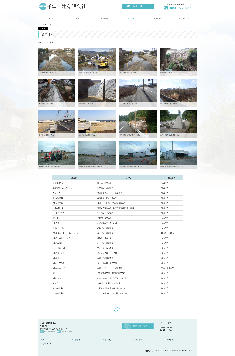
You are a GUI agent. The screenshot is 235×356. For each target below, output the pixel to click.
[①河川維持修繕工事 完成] (138, 62)
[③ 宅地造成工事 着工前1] (138, 93)
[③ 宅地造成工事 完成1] (56, 124)
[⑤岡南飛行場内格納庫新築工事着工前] (97, 155)
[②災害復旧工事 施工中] (56, 93)
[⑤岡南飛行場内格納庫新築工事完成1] (138, 155)
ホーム (51, 18)
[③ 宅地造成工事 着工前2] (178, 93)
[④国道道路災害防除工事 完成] (178, 124)
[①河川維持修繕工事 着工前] (56, 62)
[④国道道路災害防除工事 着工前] (138, 124)
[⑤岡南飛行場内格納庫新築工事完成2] (178, 155)
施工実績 (130, 18)
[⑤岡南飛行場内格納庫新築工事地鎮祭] (56, 155)
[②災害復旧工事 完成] (97, 93)
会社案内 (77, 18)
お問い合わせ (183, 18)
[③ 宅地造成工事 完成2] (97, 124)
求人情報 (157, 18)
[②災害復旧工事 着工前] (178, 62)
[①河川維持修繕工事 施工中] (97, 62)
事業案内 (104, 18)
